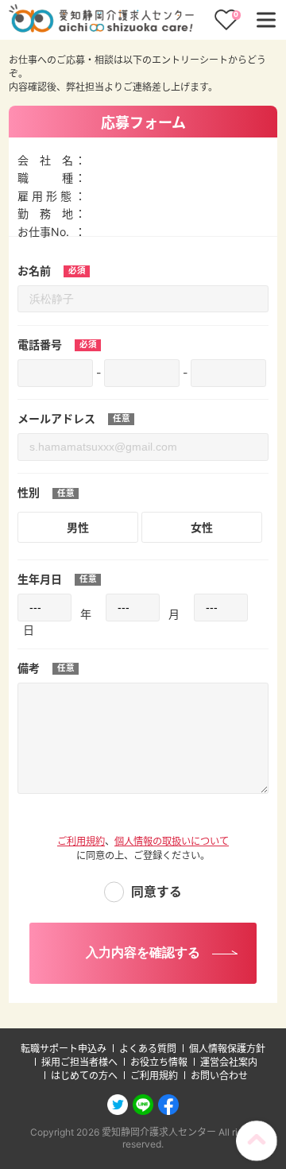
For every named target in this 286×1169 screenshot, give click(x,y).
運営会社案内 (228, 1062)
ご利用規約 (81, 841)
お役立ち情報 (158, 1062)
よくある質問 (147, 1049)
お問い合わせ (219, 1076)
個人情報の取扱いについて (171, 841)
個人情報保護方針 (227, 1049)
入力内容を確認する (143, 952)
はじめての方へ (84, 1076)
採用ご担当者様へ (79, 1062)
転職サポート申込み (63, 1049)
